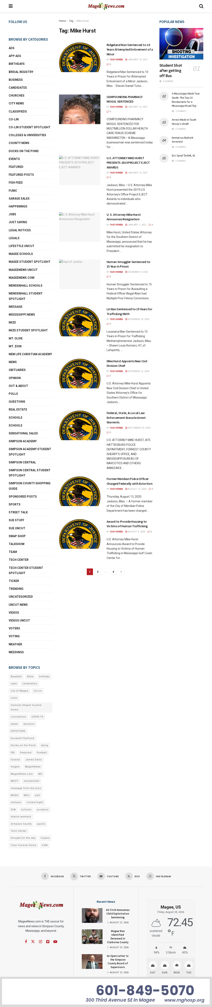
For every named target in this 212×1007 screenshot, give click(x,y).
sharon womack (21, 816)
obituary (16, 802)
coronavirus (18, 716)
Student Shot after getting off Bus (170, 70)
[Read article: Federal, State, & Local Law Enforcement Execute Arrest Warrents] (79, 425)
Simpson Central (22, 462)
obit (37, 795)
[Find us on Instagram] (40, 941)
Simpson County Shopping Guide (30, 486)
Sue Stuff (16, 520)
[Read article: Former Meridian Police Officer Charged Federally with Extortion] (79, 491)
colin (14, 698)
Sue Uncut (17, 528)
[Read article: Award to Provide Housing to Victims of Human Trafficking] (79, 534)
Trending (16, 588)
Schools (15, 417)
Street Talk (18, 512)
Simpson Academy (23, 441)
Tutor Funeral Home (23, 845)
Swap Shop (17, 536)
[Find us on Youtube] (55, 941)
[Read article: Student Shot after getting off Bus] (181, 43)
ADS (11, 48)
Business (16, 79)
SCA (13, 809)
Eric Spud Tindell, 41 (183, 155)
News (13, 362)
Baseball (16, 676)
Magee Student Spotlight (30, 261)
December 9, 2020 (137, 272)
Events (14, 159)
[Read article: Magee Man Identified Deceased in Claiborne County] (92, 936)
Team (13, 552)
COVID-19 (37, 716)
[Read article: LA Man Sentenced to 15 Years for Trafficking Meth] (79, 321)
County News (19, 143)
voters (14, 628)
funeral (15, 759)
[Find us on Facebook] (26, 941)
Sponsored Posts (23, 496)
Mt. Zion (15, 346)
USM (45, 845)
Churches (16, 95)
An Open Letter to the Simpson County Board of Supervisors (118, 961)
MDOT (14, 781)
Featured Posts (21, 174)
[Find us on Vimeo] (47, 941)
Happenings (18, 206)
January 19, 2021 (137, 59)
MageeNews (33, 766)
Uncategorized (21, 596)
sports (41, 824)
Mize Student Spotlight (28, 330)
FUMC (13, 190)
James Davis (33, 759)
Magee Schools (21, 254)
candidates (18, 87)
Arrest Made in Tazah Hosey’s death (184, 122)
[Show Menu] (11, 6)
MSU (27, 795)
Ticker (14, 581)
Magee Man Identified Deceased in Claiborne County (117, 936)
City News (16, 103)
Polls (13, 393)
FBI (13, 752)
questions (17, 401)
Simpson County (21, 824)
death (14, 724)
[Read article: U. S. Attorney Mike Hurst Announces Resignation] (79, 227)
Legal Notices (20, 230)
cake (14, 683)
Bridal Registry (21, 72)
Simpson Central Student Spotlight (30, 473)
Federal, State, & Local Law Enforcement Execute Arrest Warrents (126, 417)
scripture (43, 809)
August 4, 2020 (136, 531)
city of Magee (19, 691)
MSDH (14, 795)
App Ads (15, 56)
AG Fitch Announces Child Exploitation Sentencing (118, 913)
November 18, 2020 (138, 319)
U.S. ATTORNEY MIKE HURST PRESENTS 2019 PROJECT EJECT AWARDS (128, 162)
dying (44, 745)
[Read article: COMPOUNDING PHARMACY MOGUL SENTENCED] (79, 109)
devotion (29, 724)
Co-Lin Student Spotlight (30, 127)
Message (15, 306)
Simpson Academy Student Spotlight (30, 451)
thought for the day (23, 838)
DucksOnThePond (22, 738)
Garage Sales (19, 198)
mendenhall (31, 781)
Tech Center (19, 559)
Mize (12, 322)
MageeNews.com (21, 277)
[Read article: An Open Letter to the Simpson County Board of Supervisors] (92, 961)
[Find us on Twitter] (33, 941)
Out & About (18, 386)
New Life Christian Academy (30, 354)
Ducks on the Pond (24, 151)
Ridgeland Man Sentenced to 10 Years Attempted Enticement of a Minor (130, 49)
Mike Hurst (83, 20)
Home (62, 20)
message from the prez (26, 788)
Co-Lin (14, 119)
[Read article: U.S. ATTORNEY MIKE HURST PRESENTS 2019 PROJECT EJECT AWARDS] (79, 170)
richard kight (34, 802)
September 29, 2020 (138, 428)
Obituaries (17, 370)
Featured (16, 166)
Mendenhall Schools (25, 285)
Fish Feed (16, 182)
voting (14, 636)
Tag (71, 20)
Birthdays (17, 63)
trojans (45, 838)
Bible (30, 676)
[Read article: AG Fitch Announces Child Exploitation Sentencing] (92, 915)
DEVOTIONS (18, 731)
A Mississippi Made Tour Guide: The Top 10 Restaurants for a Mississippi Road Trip (186, 100)
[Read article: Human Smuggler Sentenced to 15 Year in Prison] (79, 274)
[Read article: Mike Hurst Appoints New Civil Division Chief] (79, 373)
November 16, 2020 (138, 371)
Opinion (15, 378)
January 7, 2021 (136, 224)
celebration (29, 683)
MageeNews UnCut (23, 269)
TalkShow (16, 544)
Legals (14, 238)
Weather (15, 644)
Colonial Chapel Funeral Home (26, 707)
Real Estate (18, 409)
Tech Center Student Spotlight (26, 570)
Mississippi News (22, 314)
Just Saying (18, 222)
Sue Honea (116, 59)
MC (40, 774)
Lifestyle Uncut (21, 246)
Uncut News (18, 604)
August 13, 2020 (136, 489)
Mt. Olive (16, 338)
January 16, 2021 (137, 106)
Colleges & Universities (27, 135)
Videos (14, 612)
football (42, 752)
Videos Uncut (19, 620)
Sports (14, 504)
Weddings (16, 652)
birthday (44, 676)
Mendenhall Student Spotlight (26, 296)
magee (15, 766)
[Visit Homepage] (106, 6)
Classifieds (18, 111)
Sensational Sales (23, 433)
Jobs (12, 214)
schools (15, 425)
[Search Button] (201, 6)
